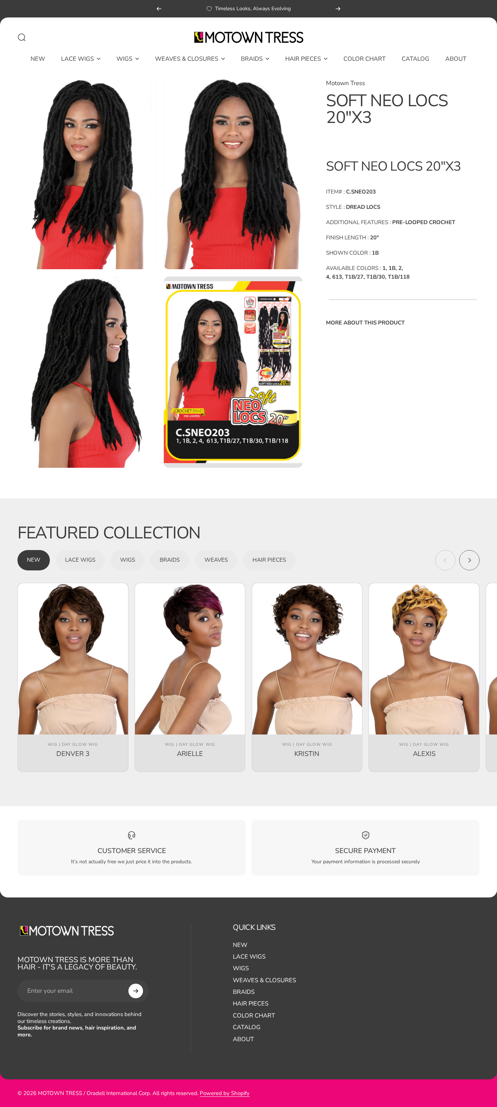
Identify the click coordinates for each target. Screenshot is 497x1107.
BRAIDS (244, 992)
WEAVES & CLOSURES (264, 980)
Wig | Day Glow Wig (73, 744)
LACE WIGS (249, 956)
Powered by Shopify (225, 1093)
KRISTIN (306, 753)
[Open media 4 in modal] (233, 371)
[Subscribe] (135, 991)
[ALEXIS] (424, 658)
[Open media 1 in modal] (86, 173)
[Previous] (159, 8)
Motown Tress (345, 83)
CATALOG (247, 1027)
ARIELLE (190, 753)
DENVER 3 (73, 753)
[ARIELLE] (190, 658)
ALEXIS (424, 753)
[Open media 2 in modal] (233, 173)
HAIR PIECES (251, 1003)
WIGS (241, 968)
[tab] (33, 560)
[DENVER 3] (73, 658)
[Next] (338, 8)
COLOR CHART (254, 1015)
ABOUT (243, 1039)
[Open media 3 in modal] (86, 371)
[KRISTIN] (307, 658)
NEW (240, 945)
